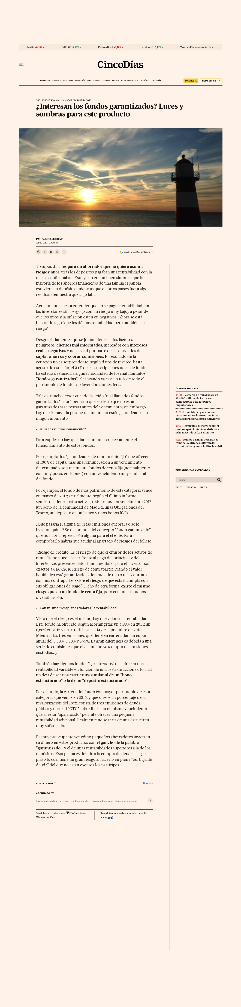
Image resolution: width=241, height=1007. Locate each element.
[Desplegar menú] (21, 64)
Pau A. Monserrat (49, 239)
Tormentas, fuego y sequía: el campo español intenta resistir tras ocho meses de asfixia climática (197, 429)
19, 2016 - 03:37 (47, 243)
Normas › (148, 783)
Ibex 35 (30, 47)
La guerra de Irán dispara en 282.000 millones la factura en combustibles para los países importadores (197, 400)
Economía (80, 80)
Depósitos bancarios (126, 801)
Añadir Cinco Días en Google (137, 252)
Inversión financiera (102, 801)
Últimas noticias (129, 80)
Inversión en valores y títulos (74, 801)
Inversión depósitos (46, 801)
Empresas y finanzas (50, 80)
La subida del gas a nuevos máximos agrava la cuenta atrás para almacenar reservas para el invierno (198, 415)
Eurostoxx (191, 487)
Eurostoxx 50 (146, 47)
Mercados (68, 80)
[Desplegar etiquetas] (150, 800)
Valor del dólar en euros (192, 47)
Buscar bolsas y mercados (193, 470)
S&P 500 (66, 47)
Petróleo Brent (105, 47)
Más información (45, 817)
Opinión (143, 80)
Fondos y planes (111, 80)
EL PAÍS (155, 79)
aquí (110, 817)
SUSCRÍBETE (191, 81)
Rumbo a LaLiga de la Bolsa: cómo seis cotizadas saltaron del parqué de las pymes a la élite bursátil (199, 443)
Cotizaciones (93, 80)
